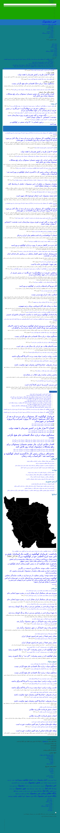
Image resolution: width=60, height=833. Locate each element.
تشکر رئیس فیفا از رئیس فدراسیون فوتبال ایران (39, 636)
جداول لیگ (51, 759)
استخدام (51, 771)
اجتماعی (52, 126)
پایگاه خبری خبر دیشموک (46, 796)
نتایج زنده (51, 760)
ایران (42, 782)
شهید (14, 788)
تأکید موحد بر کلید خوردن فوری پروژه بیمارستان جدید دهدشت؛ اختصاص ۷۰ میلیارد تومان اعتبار (32, 116)
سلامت (51, 30)
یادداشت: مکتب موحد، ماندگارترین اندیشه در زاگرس (37, 568)
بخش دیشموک (34, 782)
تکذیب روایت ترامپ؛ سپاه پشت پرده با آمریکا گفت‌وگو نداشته (34, 356)
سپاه (40, 788)
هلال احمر (24, 791)
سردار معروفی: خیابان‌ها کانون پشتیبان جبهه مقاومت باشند (35, 365)
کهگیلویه (20, 796)
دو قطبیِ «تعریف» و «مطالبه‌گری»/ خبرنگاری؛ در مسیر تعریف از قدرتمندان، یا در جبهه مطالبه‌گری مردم (31, 109)
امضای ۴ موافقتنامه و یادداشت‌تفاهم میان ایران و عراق (37, 235)
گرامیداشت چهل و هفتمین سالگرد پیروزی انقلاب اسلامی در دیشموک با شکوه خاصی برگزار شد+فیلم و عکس (30, 490)
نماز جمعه (28, 791)
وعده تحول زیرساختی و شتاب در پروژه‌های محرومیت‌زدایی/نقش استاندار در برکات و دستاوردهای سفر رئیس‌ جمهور (33, 560)
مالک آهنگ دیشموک (37, 791)
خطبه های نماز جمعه (36, 785)
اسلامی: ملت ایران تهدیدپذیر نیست (44, 295)
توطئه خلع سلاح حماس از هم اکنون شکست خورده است (36, 724)
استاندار (35, 780)
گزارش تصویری (50, 31)
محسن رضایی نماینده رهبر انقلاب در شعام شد (40, 375)
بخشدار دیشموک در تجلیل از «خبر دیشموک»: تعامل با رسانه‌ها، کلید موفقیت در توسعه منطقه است (30, 402)
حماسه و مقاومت (49, 758)
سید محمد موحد (30, 788)
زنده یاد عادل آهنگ (50, 788)
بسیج (26, 782)
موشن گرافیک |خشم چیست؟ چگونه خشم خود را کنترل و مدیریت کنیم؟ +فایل (37, 467)
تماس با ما (51, 0)
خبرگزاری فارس (49, 775)
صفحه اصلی (50, 25)
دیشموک (21, 785)
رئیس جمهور (14, 785)
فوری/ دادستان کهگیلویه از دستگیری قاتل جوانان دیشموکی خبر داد (40, 474)
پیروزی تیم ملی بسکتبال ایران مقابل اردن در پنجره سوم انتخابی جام (32, 593)
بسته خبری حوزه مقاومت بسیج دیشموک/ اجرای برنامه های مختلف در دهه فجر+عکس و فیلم (34, 486)
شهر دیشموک (20, 788)
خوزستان (30, 785)
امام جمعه (9, 780)
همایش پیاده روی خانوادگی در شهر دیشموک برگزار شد (37, 621)
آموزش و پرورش (50, 780)
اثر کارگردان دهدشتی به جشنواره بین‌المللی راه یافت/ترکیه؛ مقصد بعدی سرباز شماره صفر (34, 465)
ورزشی (51, 34)
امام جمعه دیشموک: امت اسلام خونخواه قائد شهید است (36, 196)
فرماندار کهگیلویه (53, 791)
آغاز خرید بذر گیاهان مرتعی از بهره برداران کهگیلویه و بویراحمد (34, 245)
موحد (32, 791)
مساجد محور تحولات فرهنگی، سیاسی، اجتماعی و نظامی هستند (40, 461)
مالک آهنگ (45, 791)
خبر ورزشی (42, 785)
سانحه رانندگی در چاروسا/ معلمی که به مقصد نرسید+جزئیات (41, 472)
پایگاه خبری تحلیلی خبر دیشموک (22, 793)
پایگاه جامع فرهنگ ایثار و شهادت (46, 755)
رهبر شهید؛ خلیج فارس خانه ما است (44, 264)
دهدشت (27, 785)
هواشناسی (20, 791)
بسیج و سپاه (50, 27)
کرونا (23, 796)
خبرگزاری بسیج (50, 763)
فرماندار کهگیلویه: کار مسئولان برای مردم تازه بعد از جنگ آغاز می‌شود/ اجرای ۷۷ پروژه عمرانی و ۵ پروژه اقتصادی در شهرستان (31, 139)
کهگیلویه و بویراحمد (12, 796)
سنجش (51, 762)
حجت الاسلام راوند (16, 782)
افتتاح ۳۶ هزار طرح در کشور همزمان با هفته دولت (42, 62)
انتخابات (45, 782)
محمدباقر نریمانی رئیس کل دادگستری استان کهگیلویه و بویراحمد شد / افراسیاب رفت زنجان (33, 66)
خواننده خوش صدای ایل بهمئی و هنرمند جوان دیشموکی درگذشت (40, 479)
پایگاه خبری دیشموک (31, 796)
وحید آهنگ (15, 791)
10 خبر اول (53, 392)
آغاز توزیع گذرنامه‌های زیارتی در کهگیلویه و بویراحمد (38, 286)
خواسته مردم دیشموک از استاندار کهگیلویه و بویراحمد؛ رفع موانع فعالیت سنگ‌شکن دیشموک (31, 405)
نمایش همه (54, 584)
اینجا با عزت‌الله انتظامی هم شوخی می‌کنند (45, 463)
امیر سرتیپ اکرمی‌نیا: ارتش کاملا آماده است (41, 385)
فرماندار (11, 788)
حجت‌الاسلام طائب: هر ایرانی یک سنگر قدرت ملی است (36, 346)
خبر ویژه (54, 104)
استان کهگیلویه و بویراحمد (24, 780)
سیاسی (52, 130)
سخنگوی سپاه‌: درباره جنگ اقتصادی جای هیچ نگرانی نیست (40, 63)
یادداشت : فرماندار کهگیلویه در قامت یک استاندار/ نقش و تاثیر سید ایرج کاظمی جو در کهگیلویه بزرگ (31, 555)
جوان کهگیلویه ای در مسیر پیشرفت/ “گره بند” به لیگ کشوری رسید (32, 650)
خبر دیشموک (45, 741)
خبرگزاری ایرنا (50, 756)
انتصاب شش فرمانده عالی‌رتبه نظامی (43, 709)
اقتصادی (52, 127)
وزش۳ (52, 772)
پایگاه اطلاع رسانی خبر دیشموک (43, 793)
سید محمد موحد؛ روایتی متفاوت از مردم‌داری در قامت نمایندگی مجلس (31, 575)
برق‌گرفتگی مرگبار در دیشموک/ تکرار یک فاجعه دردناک (42, 476)
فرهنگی (52, 129)
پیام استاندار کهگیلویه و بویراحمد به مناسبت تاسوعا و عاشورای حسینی (31, 314)
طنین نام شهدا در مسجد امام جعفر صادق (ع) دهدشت (42, 483)
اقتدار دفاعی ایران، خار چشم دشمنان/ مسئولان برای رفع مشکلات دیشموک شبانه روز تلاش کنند (33, 65)
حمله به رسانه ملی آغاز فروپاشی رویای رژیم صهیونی (37, 306)
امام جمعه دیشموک (52, 782)
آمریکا (55, 780)
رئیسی (11, 785)
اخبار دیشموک (42, 780)
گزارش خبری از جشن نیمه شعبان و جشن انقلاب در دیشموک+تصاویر (39, 488)
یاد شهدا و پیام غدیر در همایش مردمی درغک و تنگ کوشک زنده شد (32, 606)
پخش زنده (51, 777)
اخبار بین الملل (50, 28)
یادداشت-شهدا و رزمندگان (47, 33)
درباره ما (51, 2)
